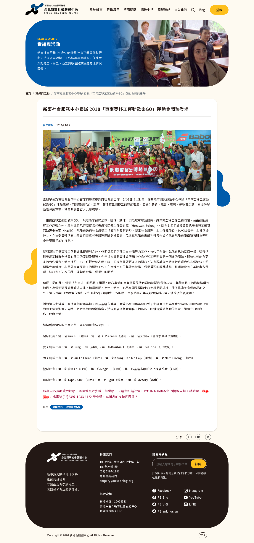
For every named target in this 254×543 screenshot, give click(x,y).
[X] (208, 436)
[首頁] (52, 9)
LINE (192, 504)
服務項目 (113, 9)
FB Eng (162, 497)
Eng (202, 9)
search (193, 10)
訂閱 (198, 464)
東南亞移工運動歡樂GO (66, 407)
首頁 (28, 93)
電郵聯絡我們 (108, 476)
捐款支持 (147, 9)
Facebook (164, 490)
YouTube (195, 497)
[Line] (198, 436)
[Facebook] (189, 436)
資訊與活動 (42, 93)
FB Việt (162, 504)
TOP (202, 535)
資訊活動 (129, 9)
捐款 (219, 9)
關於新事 (95, 9)
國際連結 (164, 9)
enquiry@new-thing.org (116, 481)
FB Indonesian (167, 511)
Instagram (196, 490)
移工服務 (48, 125)
